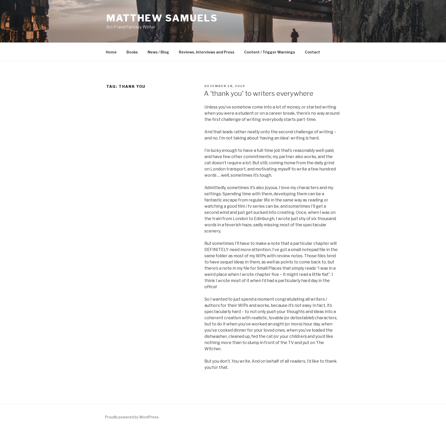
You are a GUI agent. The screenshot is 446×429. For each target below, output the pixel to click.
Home (111, 52)
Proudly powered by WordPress (132, 417)
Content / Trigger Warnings (269, 52)
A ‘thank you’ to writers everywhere (258, 93)
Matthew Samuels (162, 18)
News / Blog (158, 52)
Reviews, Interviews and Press (206, 52)
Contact (312, 52)
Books (132, 52)
